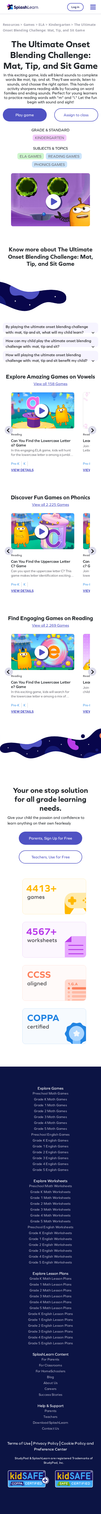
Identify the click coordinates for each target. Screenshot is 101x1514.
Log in (75, 7)
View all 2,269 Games (50, 625)
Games (29, 24)
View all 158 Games (50, 384)
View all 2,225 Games (50, 504)
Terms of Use (19, 1443)
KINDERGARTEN (49, 138)
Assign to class (76, 115)
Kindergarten (59, 24)
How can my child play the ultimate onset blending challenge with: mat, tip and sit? (48, 343)
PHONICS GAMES (49, 164)
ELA (42, 24)
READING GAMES (63, 156)
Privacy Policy (45, 1443)
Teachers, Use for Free (50, 857)
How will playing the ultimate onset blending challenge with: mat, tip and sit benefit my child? (46, 357)
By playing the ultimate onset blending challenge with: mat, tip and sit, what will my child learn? (47, 329)
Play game (25, 115)
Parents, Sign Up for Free (50, 838)
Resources (11, 24)
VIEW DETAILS (22, 470)
